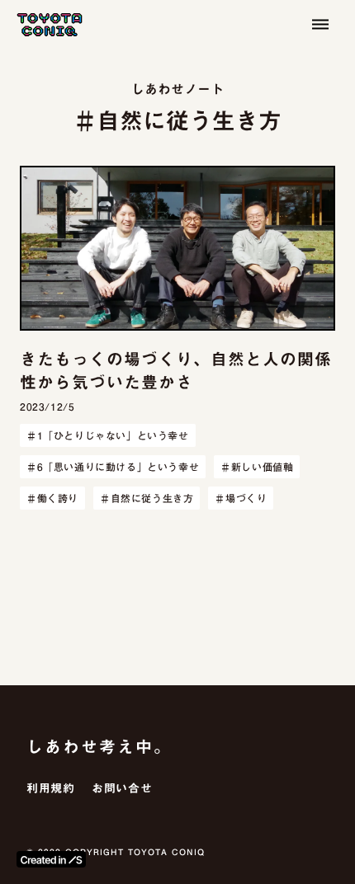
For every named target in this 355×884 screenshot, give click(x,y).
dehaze (320, 25)
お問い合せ (122, 789)
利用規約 (50, 789)
